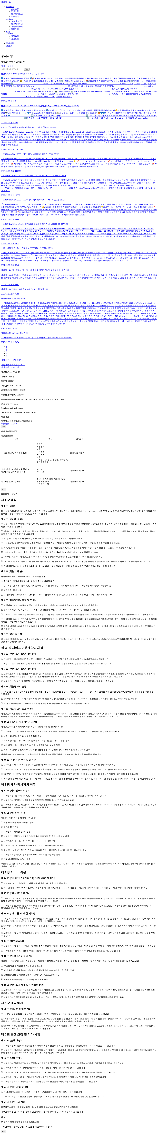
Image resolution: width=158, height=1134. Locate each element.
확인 (3, 427)
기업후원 (15, 39)
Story (8, 31)
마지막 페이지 (18, 360)
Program (9, 19)
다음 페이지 (6, 360)
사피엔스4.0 (6, 2)
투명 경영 (15, 16)
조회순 (10, 66)
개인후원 (15, 36)
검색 (27, 69)
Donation (9, 34)
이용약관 (5, 365)
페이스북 (5, 367)
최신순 (4, 66)
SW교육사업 (16, 21)
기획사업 (15, 29)
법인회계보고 (17, 14)
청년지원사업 (17, 24)
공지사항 (15, 11)
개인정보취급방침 (17, 365)
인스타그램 (14, 367)
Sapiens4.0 (10, 7)
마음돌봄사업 (17, 26)
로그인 (9, 46)
